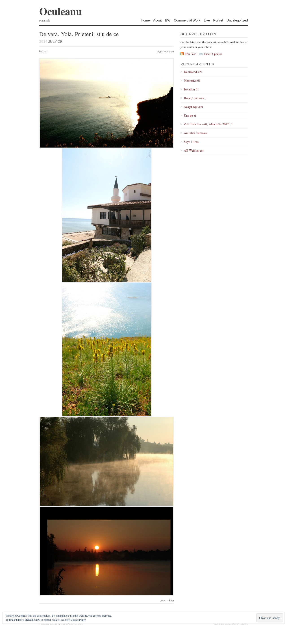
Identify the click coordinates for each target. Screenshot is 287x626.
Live (207, 20)
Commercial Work (187, 20)
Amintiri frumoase (195, 133)
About (157, 20)
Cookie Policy (78, 619)
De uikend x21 (193, 72)
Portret (218, 20)
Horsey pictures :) (195, 98)
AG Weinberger (194, 150)
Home (145, 20)
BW (167, 20)
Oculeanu (60, 11)
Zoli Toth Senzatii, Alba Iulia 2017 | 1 (208, 124)
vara (165, 51)
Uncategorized (237, 20)
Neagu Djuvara (193, 107)
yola (171, 51)
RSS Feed (190, 54)
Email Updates (213, 54)
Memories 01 (192, 80)
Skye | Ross (191, 141)
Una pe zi (190, 115)
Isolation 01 (191, 89)
